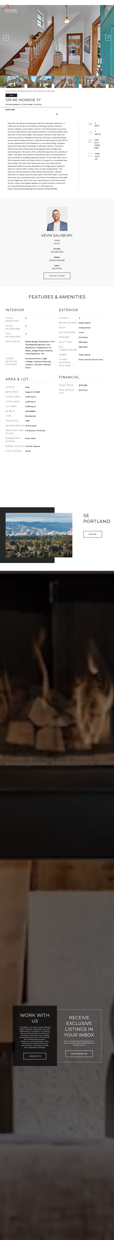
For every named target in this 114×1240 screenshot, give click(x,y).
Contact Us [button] (35, 1056)
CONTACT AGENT (57, 276)
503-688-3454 (57, 252)
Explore (93, 534)
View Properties (79, 1054)
